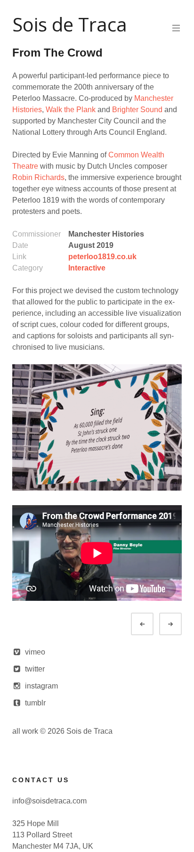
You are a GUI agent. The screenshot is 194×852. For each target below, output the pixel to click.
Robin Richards (38, 177)
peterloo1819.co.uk (102, 257)
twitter (35, 669)
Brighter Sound (137, 110)
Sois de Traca (69, 24)
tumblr (35, 703)
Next (179, 624)
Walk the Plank (71, 110)
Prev (151, 624)
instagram (41, 686)
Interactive (86, 268)
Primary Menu (176, 28)
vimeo (35, 652)
